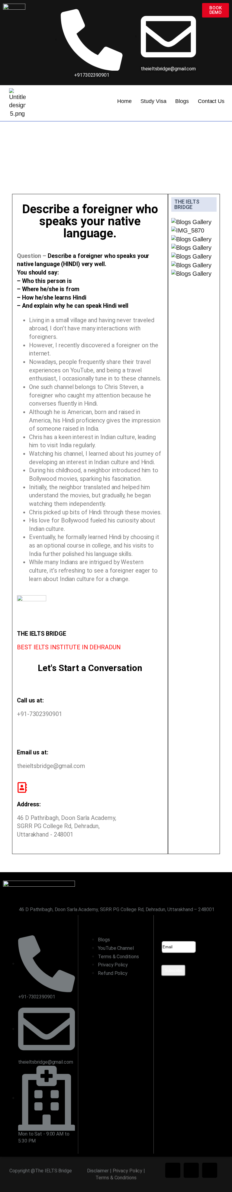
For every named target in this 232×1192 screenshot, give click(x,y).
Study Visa (153, 101)
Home (124, 101)
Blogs (182, 101)
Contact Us (211, 101)
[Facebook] (172, 1170)
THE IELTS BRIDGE (186, 204)
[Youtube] (209, 1170)
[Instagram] (191, 1170)
